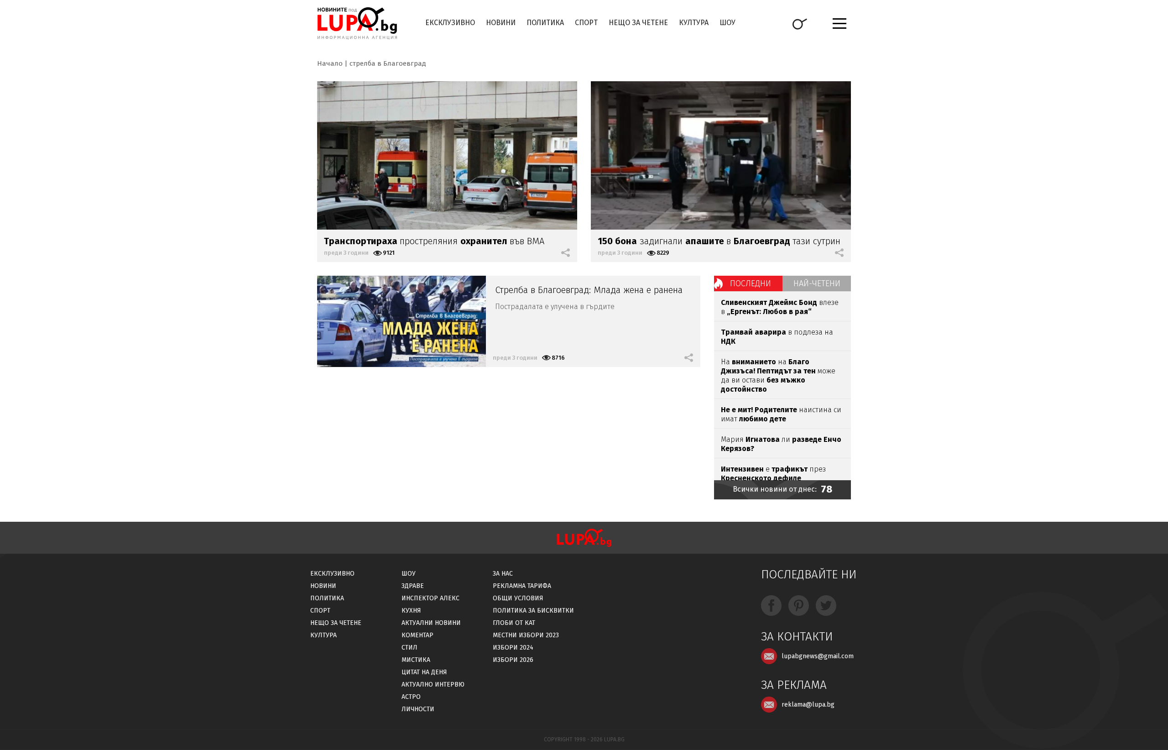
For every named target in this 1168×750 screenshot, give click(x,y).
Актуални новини (431, 623)
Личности (418, 709)
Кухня (411, 610)
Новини (501, 22)
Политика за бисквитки (533, 610)
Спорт (586, 22)
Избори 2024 (513, 647)
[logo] (357, 23)
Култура (694, 22)
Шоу (727, 22)
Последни (750, 283)
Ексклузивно (450, 22)
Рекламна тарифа (522, 586)
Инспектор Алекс (430, 598)
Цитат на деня (424, 672)
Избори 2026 (513, 660)
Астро (411, 697)
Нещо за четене (638, 22)
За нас (503, 573)
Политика (545, 22)
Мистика (416, 660)
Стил (409, 647)
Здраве (413, 586)
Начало (330, 63)
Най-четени (816, 283)
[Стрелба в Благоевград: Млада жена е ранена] (401, 321)
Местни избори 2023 (526, 635)
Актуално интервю (433, 684)
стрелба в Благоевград (387, 63)
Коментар (417, 635)
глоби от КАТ (514, 623)
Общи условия (518, 598)
